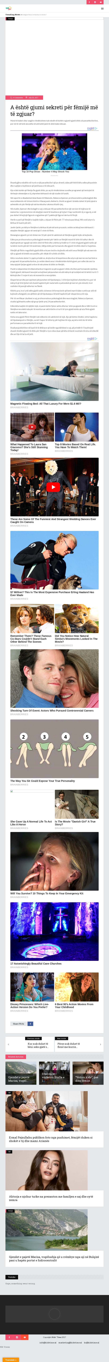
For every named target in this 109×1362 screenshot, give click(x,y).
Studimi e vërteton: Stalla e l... (53, 1077)
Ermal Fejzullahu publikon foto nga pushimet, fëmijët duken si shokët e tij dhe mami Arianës (51, 1139)
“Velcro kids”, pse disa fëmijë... (86, 1079)
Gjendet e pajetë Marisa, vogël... (18, 1079)
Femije (10, 19)
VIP (9, 1093)
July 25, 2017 (33, 98)
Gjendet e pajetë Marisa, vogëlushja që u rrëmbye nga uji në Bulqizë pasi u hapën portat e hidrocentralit (54, 1258)
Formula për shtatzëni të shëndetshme (36, 15)
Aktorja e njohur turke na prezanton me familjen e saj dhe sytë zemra (51, 1198)
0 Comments (18, 98)
